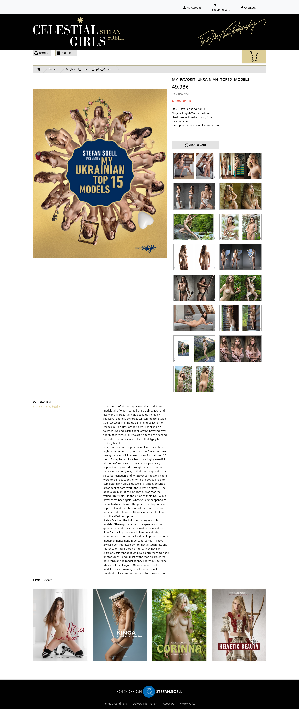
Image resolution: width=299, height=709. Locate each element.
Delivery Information (145, 703)
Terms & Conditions (115, 703)
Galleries (68, 53)
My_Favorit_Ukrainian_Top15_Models (88, 69)
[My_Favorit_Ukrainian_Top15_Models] (100, 179)
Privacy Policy (187, 703)
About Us (168, 703)
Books (43, 53)
